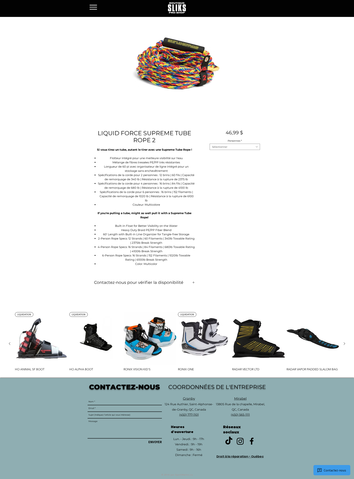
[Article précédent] (9, 343)
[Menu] (94, 7)
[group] (177, 343)
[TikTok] (228, 441)
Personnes (235, 140)
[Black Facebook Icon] (251, 441)
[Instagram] (240, 441)
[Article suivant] (344, 343)
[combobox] (235, 147)
